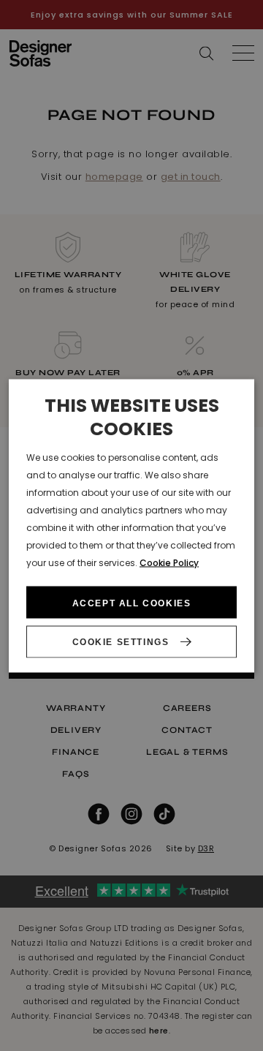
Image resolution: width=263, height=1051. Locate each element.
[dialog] (131, 525)
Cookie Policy (169, 562)
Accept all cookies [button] (131, 603)
